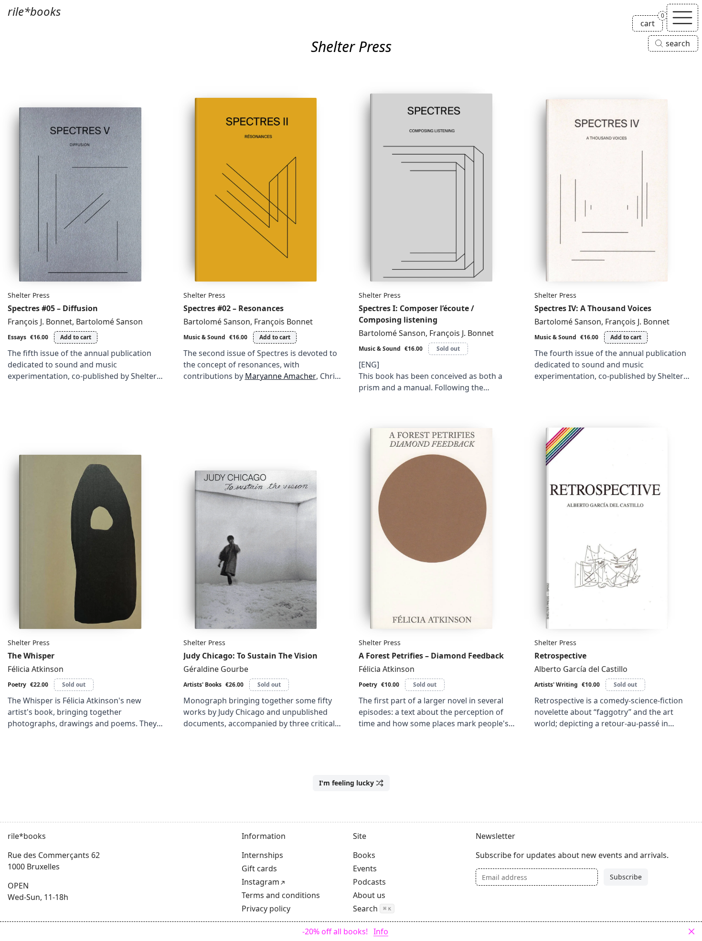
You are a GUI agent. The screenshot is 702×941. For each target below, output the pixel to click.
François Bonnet (283, 321)
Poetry (17, 684)
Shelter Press (29, 295)
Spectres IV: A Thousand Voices (592, 308)
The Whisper (31, 655)
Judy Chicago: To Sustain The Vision (250, 655)
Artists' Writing (556, 684)
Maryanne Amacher (280, 376)
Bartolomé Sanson (109, 321)
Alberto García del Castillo (581, 669)
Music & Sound (204, 337)
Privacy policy (266, 908)
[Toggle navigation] (682, 17)
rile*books (34, 11)
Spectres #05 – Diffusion (53, 308)
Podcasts (369, 882)
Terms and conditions (281, 895)
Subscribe (626, 876)
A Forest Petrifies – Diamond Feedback (431, 655)
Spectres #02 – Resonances (233, 308)
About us (369, 895)
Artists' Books (202, 684)
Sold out (448, 349)
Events (365, 868)
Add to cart (75, 337)
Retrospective (560, 655)
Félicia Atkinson (36, 669)
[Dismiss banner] (691, 931)
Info (380, 931)
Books (364, 855)
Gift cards (259, 868)
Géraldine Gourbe (215, 669)
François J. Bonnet (40, 321)
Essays (17, 337)
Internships (262, 855)
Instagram (260, 882)
